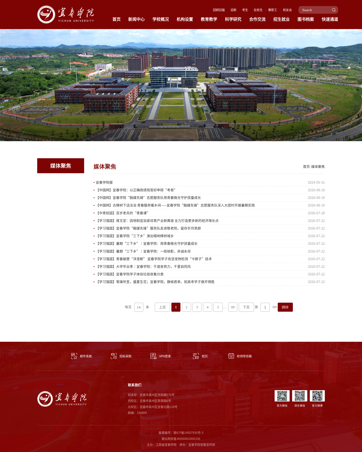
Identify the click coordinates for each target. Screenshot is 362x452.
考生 (245, 9)
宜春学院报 (104, 182)
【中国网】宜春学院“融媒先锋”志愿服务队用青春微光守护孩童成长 (148, 197)
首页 (116, 19)
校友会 (287, 9)
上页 (162, 307)
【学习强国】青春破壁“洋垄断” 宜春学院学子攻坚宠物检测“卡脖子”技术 (154, 259)
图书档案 (306, 19)
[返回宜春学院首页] (65, 7)
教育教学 (209, 19)
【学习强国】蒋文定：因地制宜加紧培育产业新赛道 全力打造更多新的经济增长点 (157, 220)
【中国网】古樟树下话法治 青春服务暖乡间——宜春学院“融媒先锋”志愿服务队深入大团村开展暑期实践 (175, 205)
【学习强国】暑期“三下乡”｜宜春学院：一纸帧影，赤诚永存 (143, 251)
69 (233, 307)
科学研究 (233, 19)
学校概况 (160, 19)
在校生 (258, 9)
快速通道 (330, 19)
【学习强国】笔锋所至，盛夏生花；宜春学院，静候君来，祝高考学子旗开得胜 (155, 281)
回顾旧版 (219, 9)
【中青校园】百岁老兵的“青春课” (123, 213)
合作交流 (257, 19)
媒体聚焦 (318, 166)
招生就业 (281, 19)
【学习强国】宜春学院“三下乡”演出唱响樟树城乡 (135, 236)
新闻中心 (136, 19)
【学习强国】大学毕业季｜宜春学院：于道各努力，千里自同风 (143, 266)
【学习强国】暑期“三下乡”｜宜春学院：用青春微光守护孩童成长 (147, 243)
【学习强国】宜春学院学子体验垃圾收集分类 (130, 274)
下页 (246, 307)
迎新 (233, 9)
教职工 (272, 9)
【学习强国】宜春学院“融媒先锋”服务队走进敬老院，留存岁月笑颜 (148, 228)
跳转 (285, 307)
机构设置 (185, 19)
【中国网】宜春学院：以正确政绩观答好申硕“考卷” (136, 190)
